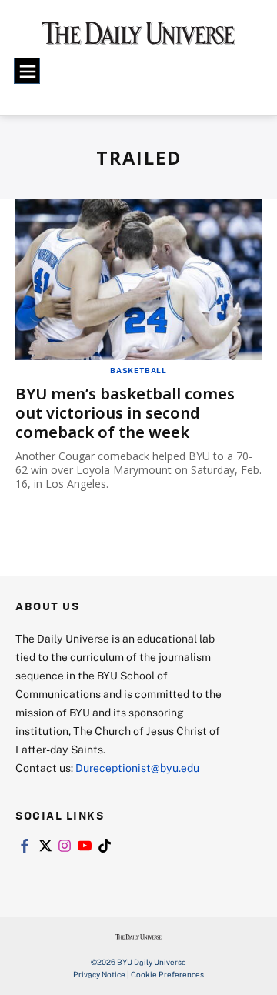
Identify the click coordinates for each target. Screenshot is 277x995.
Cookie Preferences (167, 974)
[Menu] (27, 71)
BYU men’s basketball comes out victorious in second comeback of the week (125, 412)
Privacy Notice (99, 974)
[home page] (138, 38)
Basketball (138, 370)
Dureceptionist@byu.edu (137, 767)
